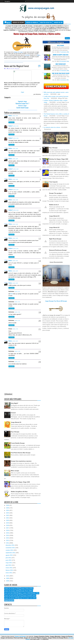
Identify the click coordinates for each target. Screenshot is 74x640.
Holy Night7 (14, 403)
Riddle (33, 593)
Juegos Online (25, 588)
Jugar (22, 92)
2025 (7, 508)
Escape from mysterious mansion (21, 461)
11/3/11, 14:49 (15, 210)
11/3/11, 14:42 (15, 115)
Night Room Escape (61, 64)
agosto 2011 (9, 555)
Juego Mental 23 (54, 227)
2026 (7, 505)
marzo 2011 (9, 567)
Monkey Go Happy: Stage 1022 (20, 482)
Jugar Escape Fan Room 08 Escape (56, 301)
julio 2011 (8, 557)
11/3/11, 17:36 (15, 328)
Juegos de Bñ (58, 22)
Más (68, 61)
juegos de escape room (25, 598)
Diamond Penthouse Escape (58, 250)
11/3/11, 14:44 (15, 138)
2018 (7, 525)
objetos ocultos (22, 593)
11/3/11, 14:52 (15, 260)
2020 (7, 520)
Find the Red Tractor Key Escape (60, 73)
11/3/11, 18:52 (15, 341)
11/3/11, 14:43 (15, 126)
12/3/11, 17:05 (17, 351)
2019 (7, 523)
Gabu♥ (10, 126)
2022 (7, 515)
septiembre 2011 (11, 552)
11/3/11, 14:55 (15, 283)
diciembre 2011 (10, 545)
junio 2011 (9, 560)
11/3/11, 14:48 (15, 199)
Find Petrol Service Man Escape (20, 452)
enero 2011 (9, 572)
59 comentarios (63, 61)
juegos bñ (7, 600)
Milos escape (15, 470)
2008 (7, 581)
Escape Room (24, 590)
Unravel (13, 412)
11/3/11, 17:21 (17, 291)
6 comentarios (63, 79)
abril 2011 (9, 565)
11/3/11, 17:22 (17, 301)
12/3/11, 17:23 (17, 361)
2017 (7, 528)
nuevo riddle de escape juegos (58, 170)
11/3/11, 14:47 (15, 189)
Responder (11, 122)
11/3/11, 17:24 (17, 312)
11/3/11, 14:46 (15, 158)
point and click (11, 68)
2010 (7, 576)
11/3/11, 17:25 (17, 320)
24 (39, 65)
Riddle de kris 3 (54, 204)
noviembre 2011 (10, 547)
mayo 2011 (9, 562)
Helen (10, 115)
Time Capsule (53, 182)
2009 (7, 578)
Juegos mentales (27, 595)
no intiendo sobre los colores (52, 127)
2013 (7, 538)
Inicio (8, 22)
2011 (7, 543)
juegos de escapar (10, 590)
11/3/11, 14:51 (15, 248)
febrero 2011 (9, 570)
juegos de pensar (10, 598)
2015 (7, 533)
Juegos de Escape (18, 22)
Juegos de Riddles (32, 22)
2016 (7, 530)
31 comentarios (63, 70)
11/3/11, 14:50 (15, 238)
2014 (7, 535)
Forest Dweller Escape (18, 443)
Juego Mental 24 (16, 422)
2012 (7, 540)
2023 (7, 513)
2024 (7, 510)
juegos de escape (10, 588)
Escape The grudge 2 (55, 193)
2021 (7, 518)
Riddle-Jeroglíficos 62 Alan (19, 491)
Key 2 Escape (15, 431)
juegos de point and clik (11, 595)
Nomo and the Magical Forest (16, 66)
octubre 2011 (10, 550)
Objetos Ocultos (46, 22)
